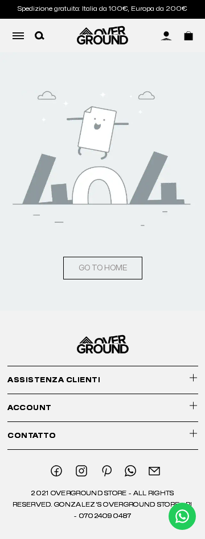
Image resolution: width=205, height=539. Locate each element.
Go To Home (103, 268)
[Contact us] (182, 516)
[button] (40, 35)
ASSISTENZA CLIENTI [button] (53, 380)
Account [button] (29, 407)
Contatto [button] (31, 435)
